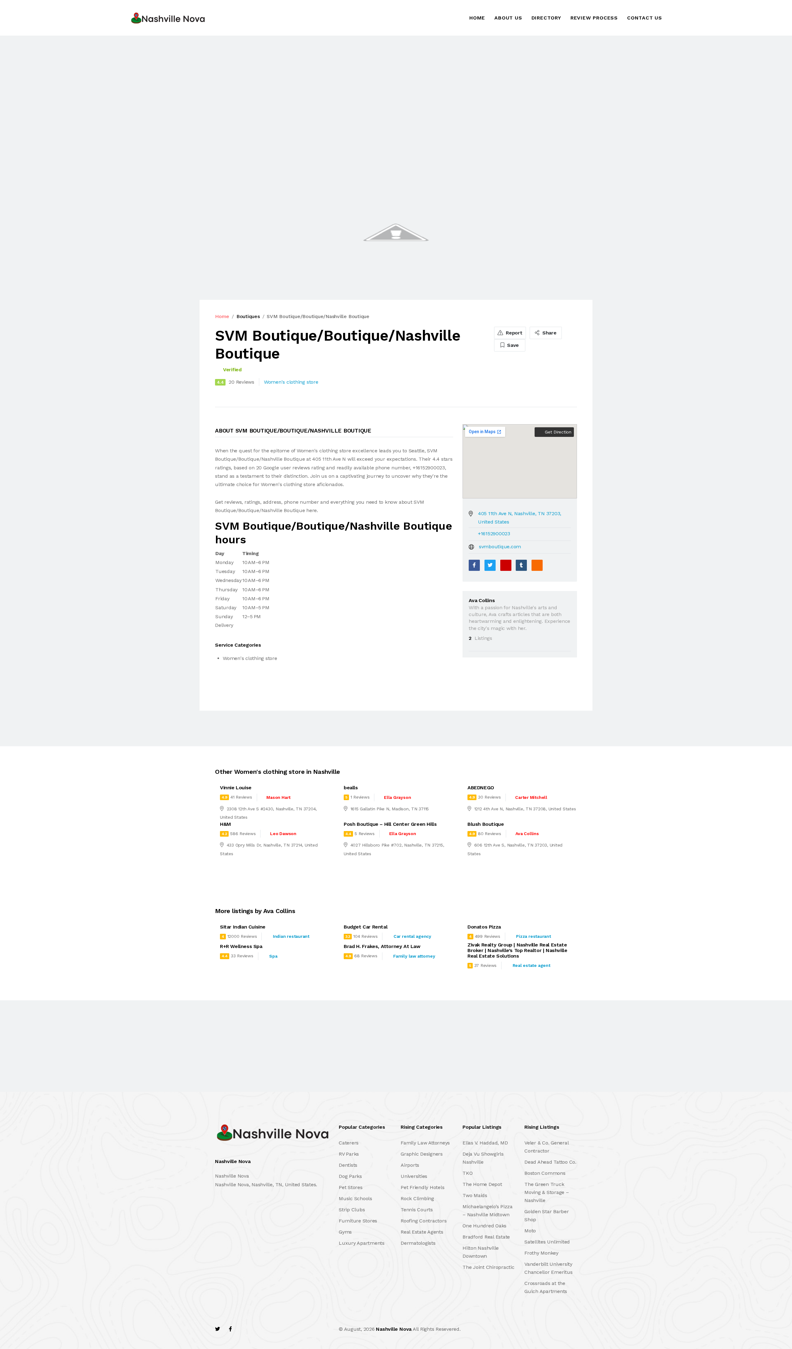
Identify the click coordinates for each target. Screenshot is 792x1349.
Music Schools (355, 1198)
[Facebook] (474, 565)
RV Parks (349, 1154)
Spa (273, 956)
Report (513, 333)
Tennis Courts (417, 1210)
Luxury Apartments (362, 1243)
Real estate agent (531, 965)
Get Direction (557, 431)
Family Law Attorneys (425, 1143)
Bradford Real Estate (486, 1237)
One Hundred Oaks (484, 1226)
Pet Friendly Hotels (422, 1187)
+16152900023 (494, 534)
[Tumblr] (521, 565)
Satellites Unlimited (547, 1242)
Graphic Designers (422, 1154)
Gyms (345, 1232)
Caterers (349, 1143)
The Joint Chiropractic (488, 1267)
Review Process (594, 18)
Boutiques (248, 316)
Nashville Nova (393, 1329)
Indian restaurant (291, 936)
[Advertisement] (185, 81)
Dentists (348, 1165)
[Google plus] (505, 565)
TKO (467, 1173)
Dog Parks (350, 1176)
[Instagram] (257, 1329)
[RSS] (537, 565)
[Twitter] (490, 565)
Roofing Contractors (423, 1221)
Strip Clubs (352, 1210)
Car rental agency (412, 936)
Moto (530, 1231)
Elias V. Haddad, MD (485, 1143)
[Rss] (270, 1329)
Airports (410, 1165)
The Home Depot (482, 1184)
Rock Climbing (417, 1198)
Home (477, 18)
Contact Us (644, 18)
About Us (508, 18)
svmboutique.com (500, 547)
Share (549, 333)
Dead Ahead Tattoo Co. (550, 1162)
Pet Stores (351, 1187)
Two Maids (475, 1195)
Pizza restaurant (533, 936)
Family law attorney (414, 956)
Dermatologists (418, 1243)
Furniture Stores (358, 1221)
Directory (546, 18)
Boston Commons (545, 1173)
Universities (414, 1176)
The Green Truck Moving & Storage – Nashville (546, 1192)
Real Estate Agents (422, 1232)
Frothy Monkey (541, 1253)
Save (512, 345)
